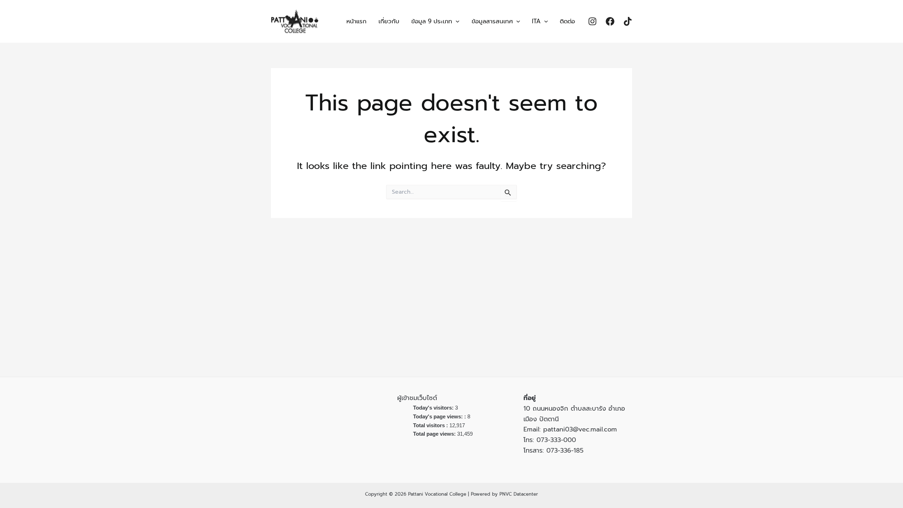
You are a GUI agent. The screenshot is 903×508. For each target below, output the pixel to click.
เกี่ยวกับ (388, 21)
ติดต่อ (567, 21)
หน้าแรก (356, 21)
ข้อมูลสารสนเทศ (492, 21)
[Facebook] (610, 21)
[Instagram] (592, 21)
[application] (455, 21)
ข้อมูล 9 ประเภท (431, 21)
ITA (536, 21)
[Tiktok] (627, 21)
